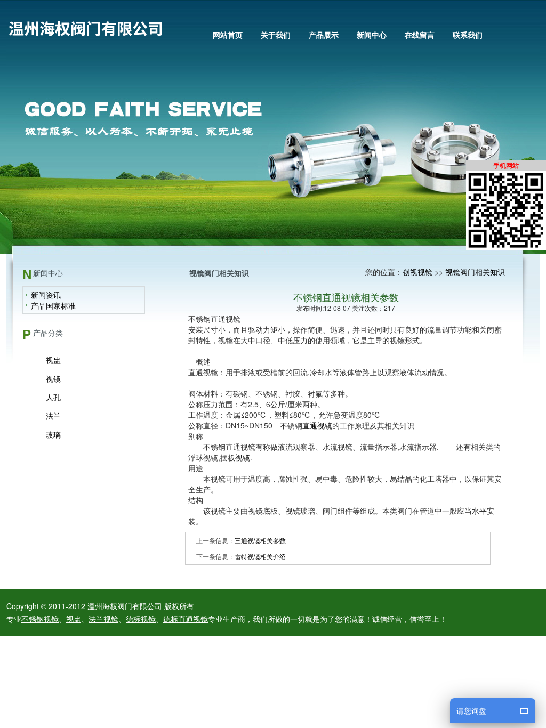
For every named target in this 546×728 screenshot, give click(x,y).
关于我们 (276, 34)
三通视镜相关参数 (260, 540)
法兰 (53, 415)
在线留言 (420, 34)
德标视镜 (141, 618)
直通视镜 (317, 425)
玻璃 (53, 434)
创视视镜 (417, 271)
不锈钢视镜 (40, 618)
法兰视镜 (103, 618)
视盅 (53, 359)
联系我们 (468, 34)
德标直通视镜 (185, 618)
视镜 (53, 378)
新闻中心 (372, 34)
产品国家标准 (53, 305)
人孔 (53, 397)
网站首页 (228, 34)
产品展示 (324, 34)
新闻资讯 (46, 294)
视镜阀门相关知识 (475, 271)
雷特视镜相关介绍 (260, 556)
